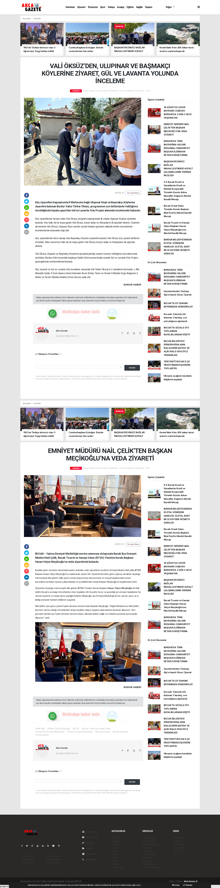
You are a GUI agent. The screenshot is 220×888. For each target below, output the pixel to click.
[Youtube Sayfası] (39, 846)
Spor (103, 7)
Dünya (111, 7)
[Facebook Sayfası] (23, 846)
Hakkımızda (27, 856)
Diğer (169, 7)
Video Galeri (92, 837)
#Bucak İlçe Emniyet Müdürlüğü (49, 732)
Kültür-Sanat (118, 867)
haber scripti (112, 881)
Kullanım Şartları (54, 856)
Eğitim (130, 7)
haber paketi (101, 881)
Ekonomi (93, 7)
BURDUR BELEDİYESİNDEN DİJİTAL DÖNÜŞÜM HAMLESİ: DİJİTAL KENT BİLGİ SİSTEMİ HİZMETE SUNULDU (178, 246)
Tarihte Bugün (149, 854)
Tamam (188, 885)
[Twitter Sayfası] (28, 846)
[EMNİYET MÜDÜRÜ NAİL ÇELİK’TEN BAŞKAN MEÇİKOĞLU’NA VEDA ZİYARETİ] (82, 506)
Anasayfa (27, 18)
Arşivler (90, 848)
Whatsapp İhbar (54, 859)
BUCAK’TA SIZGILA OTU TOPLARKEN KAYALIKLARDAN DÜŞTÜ (177, 331)
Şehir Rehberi (149, 864)
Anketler (178, 841)
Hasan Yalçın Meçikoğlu (120, 588)
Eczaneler (147, 848)
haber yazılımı (88, 881)
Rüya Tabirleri (180, 848)
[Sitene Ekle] (60, 846)
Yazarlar (89, 843)
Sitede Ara (179, 838)
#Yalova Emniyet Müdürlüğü (80, 732)
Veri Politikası (28, 863)
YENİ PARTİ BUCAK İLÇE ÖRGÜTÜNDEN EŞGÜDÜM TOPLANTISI (177, 365)
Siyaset (81, 7)
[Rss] (49, 846)
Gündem (70, 7)
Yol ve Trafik (149, 841)
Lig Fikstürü (148, 851)
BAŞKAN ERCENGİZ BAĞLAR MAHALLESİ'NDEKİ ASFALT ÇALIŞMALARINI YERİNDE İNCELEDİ (178, 168)
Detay (177, 885)
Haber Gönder (53, 863)
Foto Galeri (91, 832)
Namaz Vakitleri (150, 844)
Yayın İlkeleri (27, 859)
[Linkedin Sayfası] (44, 846)
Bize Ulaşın (90, 859)
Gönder (132, 368)
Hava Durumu (149, 838)
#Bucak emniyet (102, 732)
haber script (136, 881)
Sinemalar (148, 857)
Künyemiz (91, 854)
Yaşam (148, 7)
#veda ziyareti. (42, 735)
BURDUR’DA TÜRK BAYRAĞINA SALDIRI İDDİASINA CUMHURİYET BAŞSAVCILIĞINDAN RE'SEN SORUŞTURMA (177, 148)
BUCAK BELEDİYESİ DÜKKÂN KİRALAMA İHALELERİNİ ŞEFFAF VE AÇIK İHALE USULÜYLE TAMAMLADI (177, 348)
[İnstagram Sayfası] (33, 846)
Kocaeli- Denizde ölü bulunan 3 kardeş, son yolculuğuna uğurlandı (175, 318)
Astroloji (177, 851)
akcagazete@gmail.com (67, 336)
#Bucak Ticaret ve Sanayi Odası (96, 728)
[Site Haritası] (54, 846)
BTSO (138, 570)
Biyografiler (179, 844)
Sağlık (139, 7)
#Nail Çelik (40, 728)
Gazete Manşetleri (151, 867)
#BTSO (75, 728)
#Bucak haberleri (120, 732)
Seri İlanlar (148, 861)
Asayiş (120, 7)
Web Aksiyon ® (191, 881)
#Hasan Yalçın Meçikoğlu (58, 728)
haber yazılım (125, 881)
